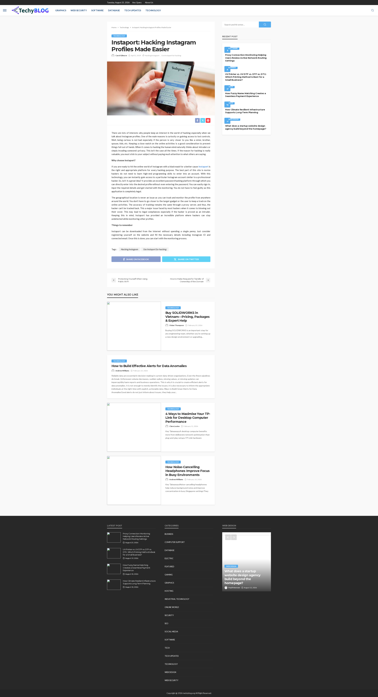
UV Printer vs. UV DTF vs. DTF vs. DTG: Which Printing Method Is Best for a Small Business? (245, 77)
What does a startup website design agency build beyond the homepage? (245, 127)
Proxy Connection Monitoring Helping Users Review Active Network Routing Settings (246, 58)
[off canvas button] (4, 10)
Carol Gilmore (121, 55)
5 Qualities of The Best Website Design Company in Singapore (246, 579)
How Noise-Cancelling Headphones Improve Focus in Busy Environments (187, 471)
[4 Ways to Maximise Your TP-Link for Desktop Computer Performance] (134, 427)
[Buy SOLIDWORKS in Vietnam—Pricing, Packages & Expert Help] (134, 326)
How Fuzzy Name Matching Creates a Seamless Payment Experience (245, 95)
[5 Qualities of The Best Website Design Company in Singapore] (246, 561)
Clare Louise (174, 426)
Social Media (171, 631)
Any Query (137, 2)
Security (169, 615)
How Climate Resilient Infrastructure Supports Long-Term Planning (245, 111)
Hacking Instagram (152, 55)
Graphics (60, 10)
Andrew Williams (122, 371)
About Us (149, 2)
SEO (166, 623)
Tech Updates (132, 10)
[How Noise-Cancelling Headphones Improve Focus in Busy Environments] (134, 480)
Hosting (169, 591)
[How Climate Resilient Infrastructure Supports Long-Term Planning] (114, 585)
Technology (153, 10)
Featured (169, 566)
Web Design (233, 119)
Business (232, 67)
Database (114, 10)
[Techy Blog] (30, 10)
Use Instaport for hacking (171, 55)
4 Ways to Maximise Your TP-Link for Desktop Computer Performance (187, 417)
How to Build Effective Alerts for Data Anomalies (149, 366)
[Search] (372, 10)
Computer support (175, 542)
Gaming (169, 574)
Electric (169, 558)
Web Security (79, 10)
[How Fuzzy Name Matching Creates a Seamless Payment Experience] (114, 569)
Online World (172, 607)
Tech (230, 87)
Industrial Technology (177, 599)
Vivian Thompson (176, 325)
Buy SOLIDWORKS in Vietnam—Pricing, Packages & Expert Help (187, 316)
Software (97, 10)
